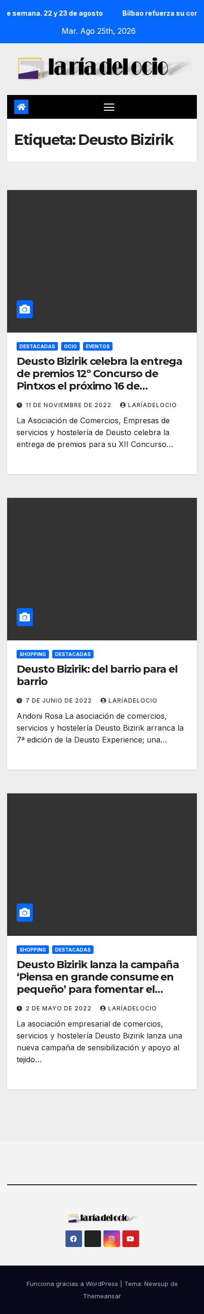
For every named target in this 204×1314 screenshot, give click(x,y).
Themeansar (102, 1296)
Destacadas (37, 346)
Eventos (98, 346)
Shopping (32, 654)
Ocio (70, 346)
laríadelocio (152, 405)
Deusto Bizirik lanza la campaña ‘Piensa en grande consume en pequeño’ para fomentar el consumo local (98, 983)
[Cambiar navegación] (109, 107)
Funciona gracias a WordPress (73, 1283)
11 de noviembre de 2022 (69, 405)
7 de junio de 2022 (60, 700)
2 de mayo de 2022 (59, 1008)
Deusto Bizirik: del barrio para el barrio (97, 675)
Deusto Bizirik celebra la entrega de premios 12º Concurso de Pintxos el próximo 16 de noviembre (99, 380)
